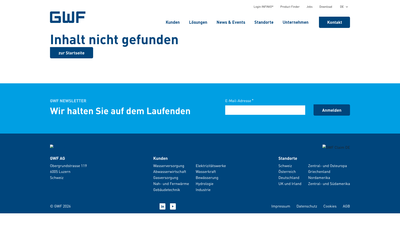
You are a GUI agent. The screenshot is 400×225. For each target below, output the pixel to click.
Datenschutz (306, 206)
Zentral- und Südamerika (329, 183)
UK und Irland (289, 183)
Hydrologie (204, 183)
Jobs (309, 7)
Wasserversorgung (168, 165)
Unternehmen (296, 22)
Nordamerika (319, 177)
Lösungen (198, 22)
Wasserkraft (206, 171)
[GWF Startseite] (69, 17)
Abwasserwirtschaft (169, 171)
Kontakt (334, 22)
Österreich (287, 171)
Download (325, 7)
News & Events (230, 22)
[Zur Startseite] (60, 147)
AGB (346, 206)
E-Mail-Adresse (239, 100)
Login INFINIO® (264, 7)
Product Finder (290, 7)
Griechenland (319, 171)
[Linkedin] (162, 206)
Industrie (203, 189)
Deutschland (288, 177)
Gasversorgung (165, 177)
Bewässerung (207, 177)
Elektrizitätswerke (211, 165)
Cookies (329, 206)
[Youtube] (173, 206)
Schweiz (285, 165)
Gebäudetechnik (166, 189)
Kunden (173, 22)
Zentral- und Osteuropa (327, 165)
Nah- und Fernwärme (171, 183)
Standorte (264, 22)
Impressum (280, 206)
